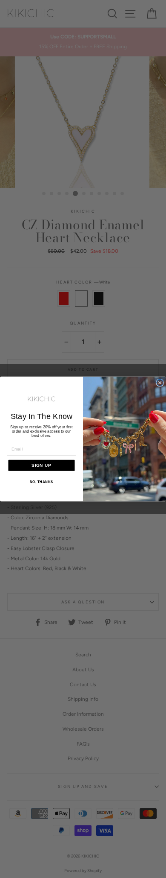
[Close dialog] (160, 382)
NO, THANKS (41, 482)
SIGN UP (41, 465)
